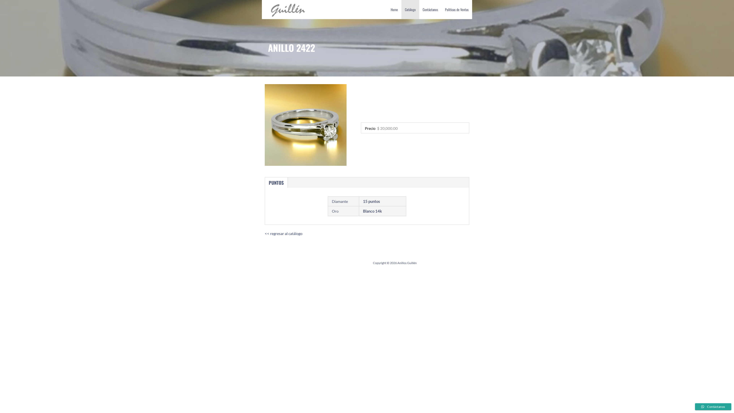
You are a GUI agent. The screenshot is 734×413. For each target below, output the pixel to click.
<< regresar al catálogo (283, 233)
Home (394, 9)
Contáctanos (430, 9)
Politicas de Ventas (457, 9)
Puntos (276, 182)
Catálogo (410, 9)
